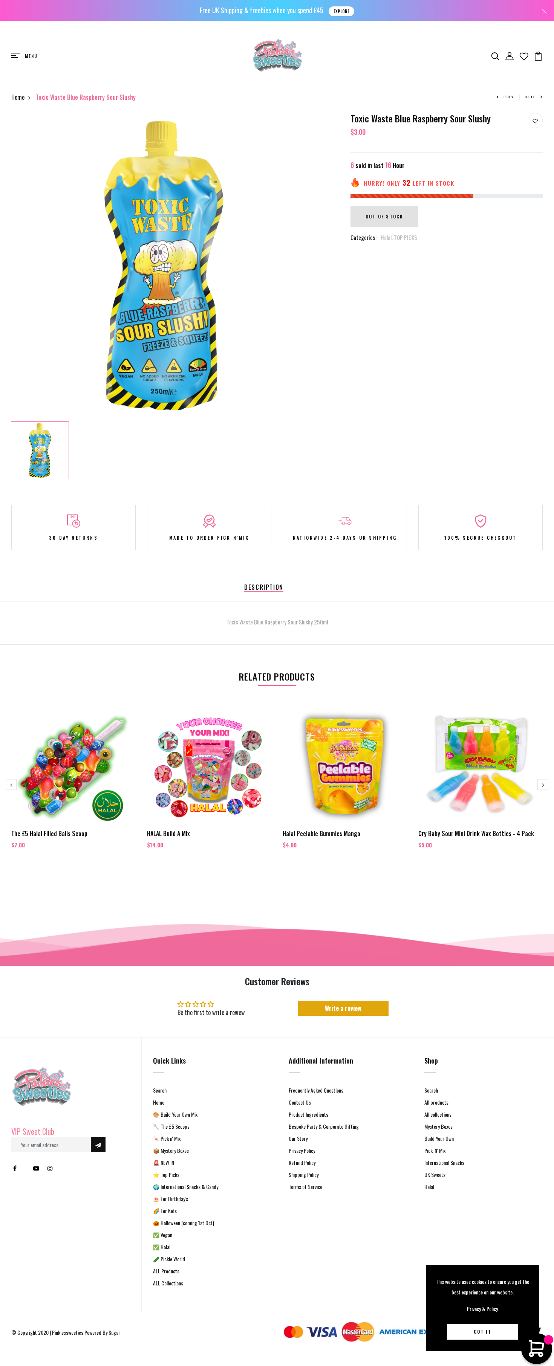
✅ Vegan (162, 1235)
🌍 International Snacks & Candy (185, 1186)
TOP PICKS (405, 237)
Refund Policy (302, 1162)
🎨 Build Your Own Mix (175, 1114)
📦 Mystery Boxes (171, 1150)
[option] (164, 265)
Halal (429, 1186)
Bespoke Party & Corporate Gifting (324, 1126)
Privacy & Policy (482, 1309)
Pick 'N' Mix (434, 1150)
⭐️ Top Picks (166, 1174)
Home (17, 97)
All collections (437, 1114)
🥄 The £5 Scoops (171, 1126)
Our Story (298, 1138)
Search (160, 1090)
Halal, (387, 237)
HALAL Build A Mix (168, 833)
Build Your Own (439, 1138)
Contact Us (300, 1102)
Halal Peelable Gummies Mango (321, 833)
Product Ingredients (308, 1114)
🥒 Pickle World (169, 1259)
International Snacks (444, 1162)
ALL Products (166, 1271)
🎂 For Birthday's (170, 1199)
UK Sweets (434, 1174)
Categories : (363, 237)
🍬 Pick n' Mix (167, 1138)
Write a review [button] (343, 1008)
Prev (508, 96)
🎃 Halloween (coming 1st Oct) (183, 1223)
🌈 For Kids (165, 1211)
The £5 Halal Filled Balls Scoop (49, 833)
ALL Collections (168, 1283)
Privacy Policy (302, 1150)
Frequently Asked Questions (316, 1090)
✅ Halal (161, 1247)
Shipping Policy (303, 1174)
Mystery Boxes (438, 1126)
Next (530, 96)
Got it (482, 1331)
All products (436, 1102)
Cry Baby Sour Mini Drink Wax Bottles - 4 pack (476, 833)
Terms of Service (305, 1186)
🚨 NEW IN (163, 1162)
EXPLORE (341, 11)
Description (263, 587)
